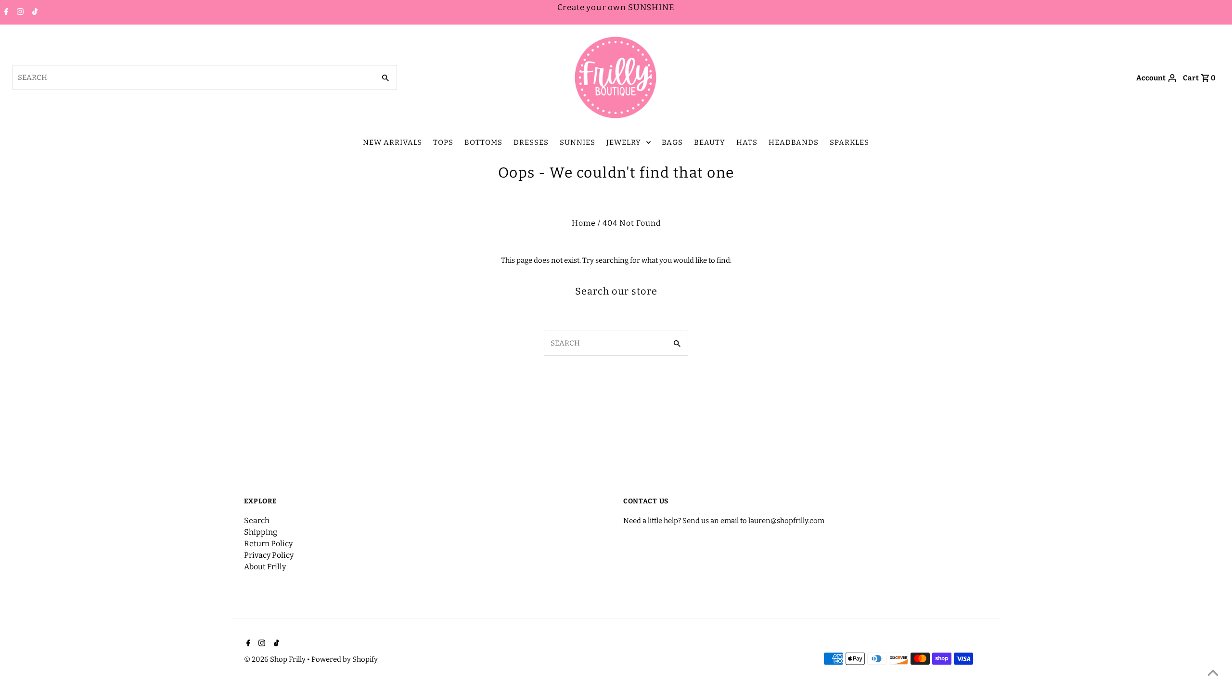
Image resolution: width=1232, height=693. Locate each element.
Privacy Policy (269, 555)
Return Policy (268, 543)
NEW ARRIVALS (392, 142)
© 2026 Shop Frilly (275, 659)
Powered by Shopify (344, 659)
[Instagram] (19, 12)
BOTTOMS (483, 142)
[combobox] (193, 77)
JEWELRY (623, 142)
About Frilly (265, 566)
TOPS (443, 142)
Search (257, 520)
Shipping (260, 532)
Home (584, 223)
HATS (746, 142)
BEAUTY (709, 142)
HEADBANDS (794, 142)
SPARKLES (849, 142)
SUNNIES (577, 142)
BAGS (672, 142)
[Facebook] (5, 12)
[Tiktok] (34, 12)
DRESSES (531, 142)
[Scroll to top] (1212, 673)
